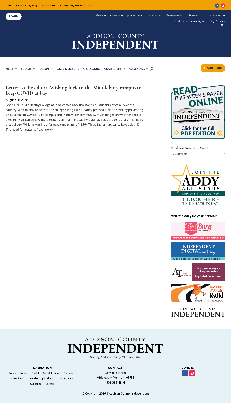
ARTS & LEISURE (68, 69)
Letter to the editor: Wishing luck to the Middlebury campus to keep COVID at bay (73, 90)
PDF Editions (214, 15)
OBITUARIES (91, 69)
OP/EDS (44, 69)
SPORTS (26, 69)
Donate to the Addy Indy (22, 5)
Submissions (172, 15)
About (99, 15)
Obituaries (70, 373)
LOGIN (13, 16)
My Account (218, 21)
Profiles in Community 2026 (191, 21)
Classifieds (17, 378)
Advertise (192, 15)
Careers (50, 384)
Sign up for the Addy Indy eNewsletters (67, 5)
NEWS (10, 69)
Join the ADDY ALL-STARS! (144, 15)
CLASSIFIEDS (113, 69)
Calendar (33, 378)
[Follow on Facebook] (217, 5)
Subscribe (36, 384)
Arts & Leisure (51, 373)
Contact (115, 15)
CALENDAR (137, 69)
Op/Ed (35, 373)
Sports (24, 373)
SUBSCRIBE (214, 68)
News (12, 373)
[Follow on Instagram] (223, 5)
